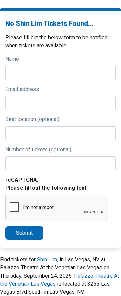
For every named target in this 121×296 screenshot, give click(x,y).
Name (12, 59)
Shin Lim (47, 259)
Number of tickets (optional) (38, 149)
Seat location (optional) (32, 119)
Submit (24, 233)
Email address (22, 89)
